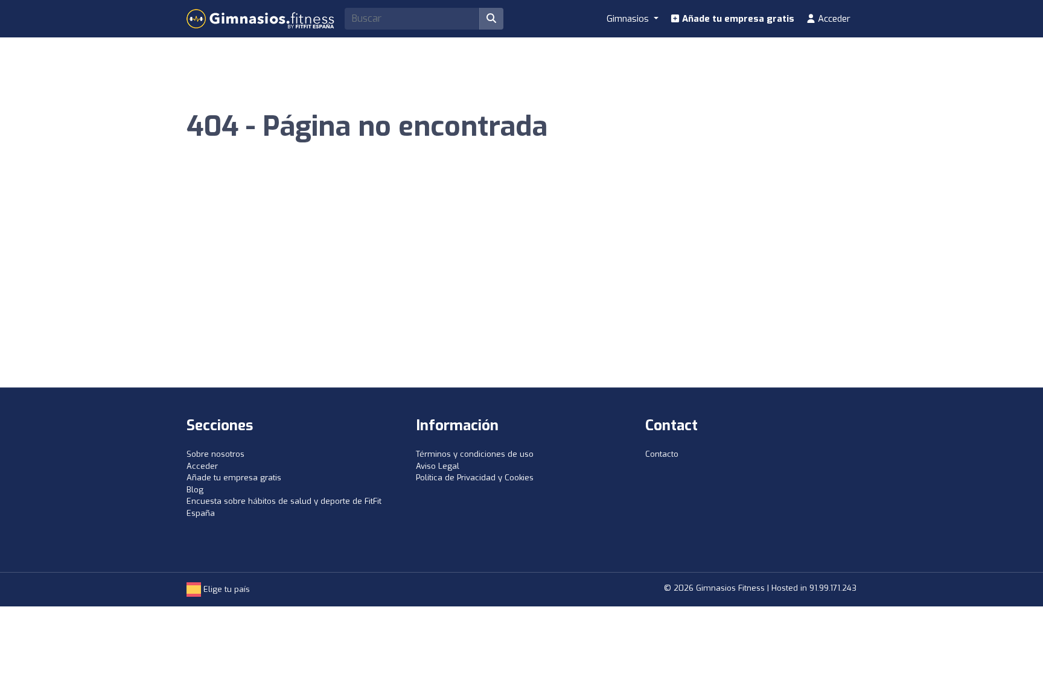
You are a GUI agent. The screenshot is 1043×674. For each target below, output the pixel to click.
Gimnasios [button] (629, 19)
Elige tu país (225, 589)
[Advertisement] (521, 296)
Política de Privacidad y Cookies (475, 477)
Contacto (661, 454)
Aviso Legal (437, 466)
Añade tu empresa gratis (737, 19)
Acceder (832, 19)
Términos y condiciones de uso (475, 454)
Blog (195, 490)
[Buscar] (491, 19)
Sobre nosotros (215, 454)
